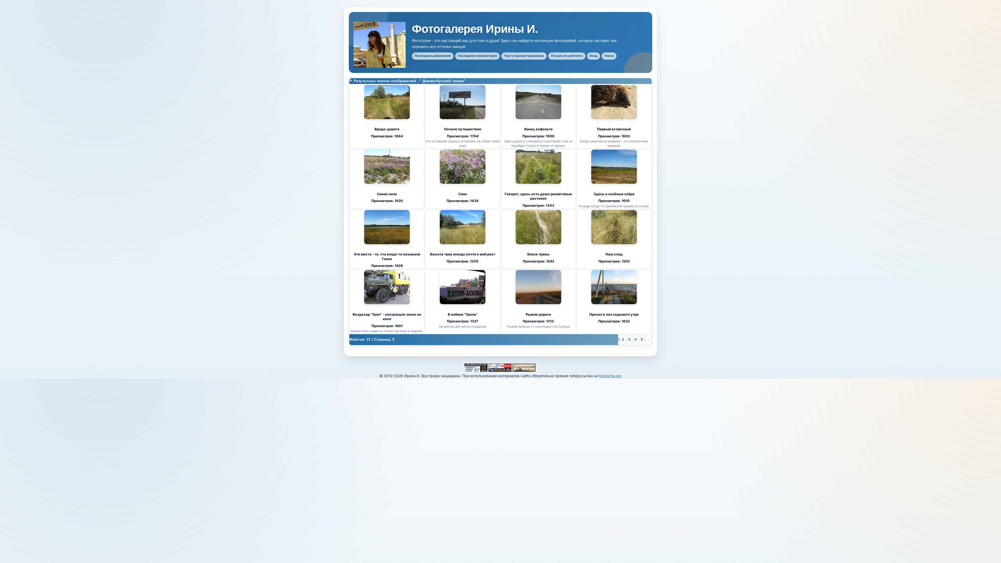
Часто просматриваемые (524, 56)
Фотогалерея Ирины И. (475, 29)
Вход (593, 56)
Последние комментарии (477, 56)
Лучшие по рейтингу (567, 56)
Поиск (609, 56)
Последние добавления (432, 56)
